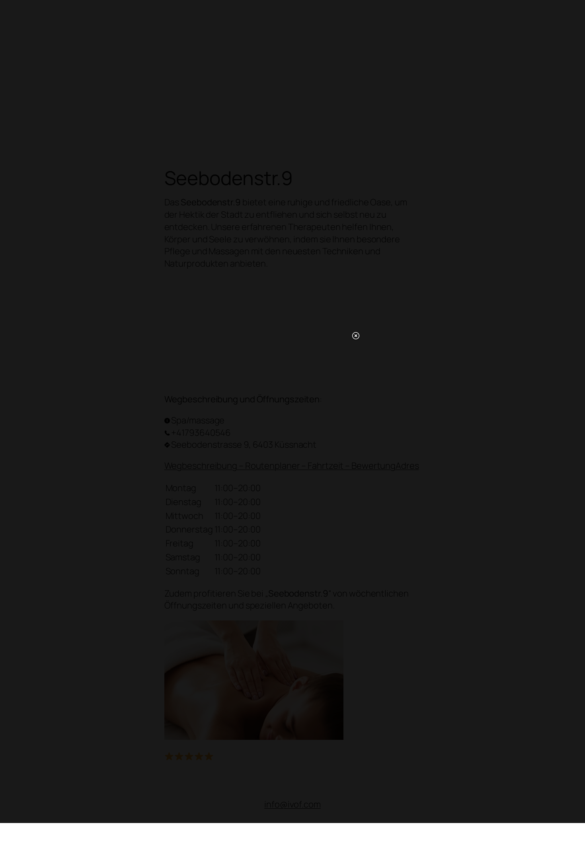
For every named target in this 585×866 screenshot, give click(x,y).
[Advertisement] (292, 431)
